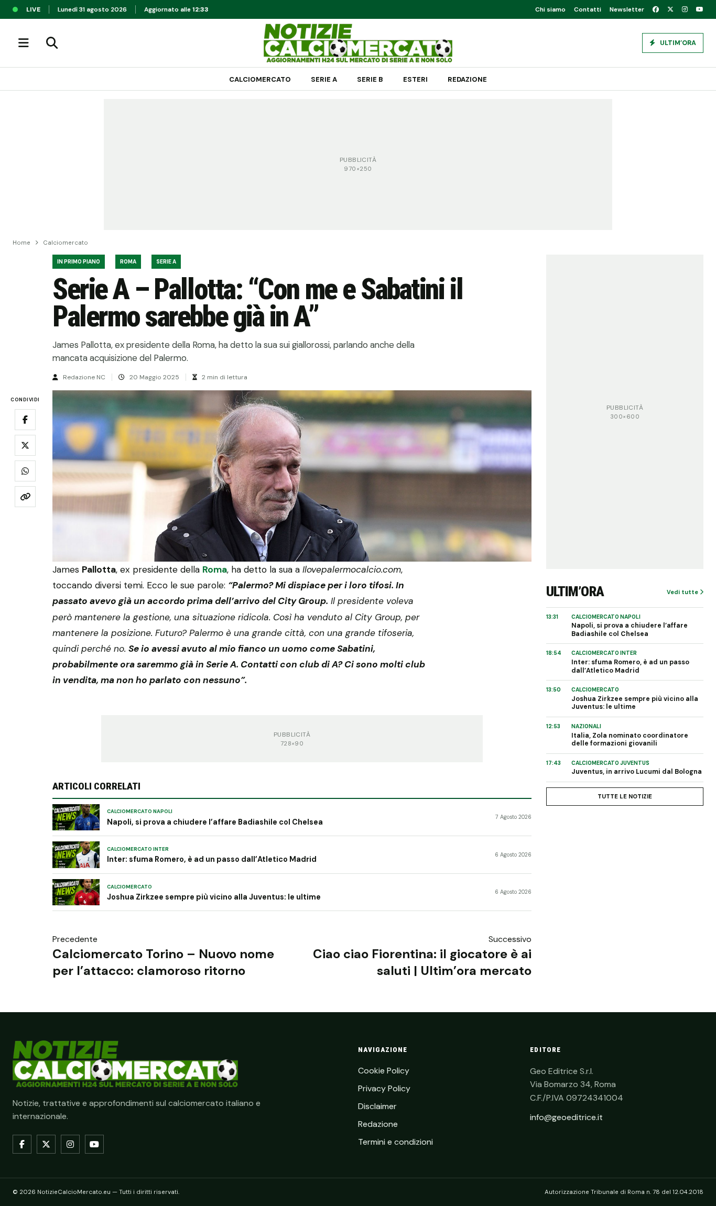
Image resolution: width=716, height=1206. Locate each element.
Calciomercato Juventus (610, 763)
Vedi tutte (683, 592)
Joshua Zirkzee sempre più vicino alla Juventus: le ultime (214, 897)
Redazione (467, 79)
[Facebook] (656, 9)
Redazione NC (84, 377)
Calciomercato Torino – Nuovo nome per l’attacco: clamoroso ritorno (163, 962)
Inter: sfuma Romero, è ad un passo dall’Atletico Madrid (212, 859)
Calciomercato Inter (138, 849)
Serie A (324, 79)
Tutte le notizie (625, 796)
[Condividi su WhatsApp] (25, 471)
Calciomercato (260, 79)
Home (21, 243)
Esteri (415, 79)
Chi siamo (550, 9)
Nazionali (586, 726)
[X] (670, 9)
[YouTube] (699, 9)
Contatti (587, 9)
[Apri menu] (24, 43)
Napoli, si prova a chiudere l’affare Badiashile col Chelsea (215, 822)
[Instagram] (685, 9)
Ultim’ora (677, 43)
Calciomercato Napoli (139, 811)
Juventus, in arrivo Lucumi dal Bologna (636, 772)
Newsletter (627, 9)
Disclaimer (377, 1106)
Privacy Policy (384, 1088)
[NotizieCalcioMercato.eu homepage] (358, 43)
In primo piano (78, 261)
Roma (128, 261)
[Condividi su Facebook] (25, 420)
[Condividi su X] (25, 445)
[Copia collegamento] (25, 497)
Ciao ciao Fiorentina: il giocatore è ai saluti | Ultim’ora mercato (422, 962)
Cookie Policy (383, 1070)
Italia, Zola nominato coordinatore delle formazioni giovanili (629, 740)
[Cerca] (52, 43)
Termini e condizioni (395, 1141)
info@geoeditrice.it (566, 1117)
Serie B (370, 79)
